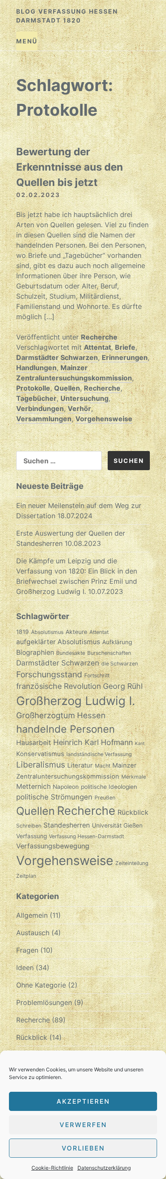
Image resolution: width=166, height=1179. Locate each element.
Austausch (32, 932)
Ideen (25, 967)
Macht (102, 765)
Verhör (79, 408)
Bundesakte (70, 653)
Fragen (27, 950)
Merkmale (133, 777)
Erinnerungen (125, 357)
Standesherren (66, 825)
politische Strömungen (54, 797)
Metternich (33, 786)
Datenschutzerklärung (104, 1168)
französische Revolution (58, 686)
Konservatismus (40, 754)
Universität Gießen (117, 825)
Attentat (97, 347)
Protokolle (33, 388)
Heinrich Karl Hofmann (93, 742)
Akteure (76, 631)
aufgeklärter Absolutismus (58, 642)
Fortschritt (96, 675)
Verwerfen (83, 1125)
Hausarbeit (33, 743)
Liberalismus (40, 764)
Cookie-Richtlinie (52, 1168)
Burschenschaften (109, 653)
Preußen (104, 797)
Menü (26, 41)
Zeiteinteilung (132, 863)
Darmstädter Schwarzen (57, 357)
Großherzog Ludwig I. (75, 701)
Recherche (99, 337)
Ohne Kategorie (41, 985)
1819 (22, 631)
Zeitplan (26, 876)
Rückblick (133, 812)
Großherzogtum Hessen (61, 715)
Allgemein (32, 915)
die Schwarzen (119, 663)
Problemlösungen (44, 1002)
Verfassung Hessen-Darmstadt (86, 836)
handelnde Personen (65, 729)
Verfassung (31, 836)
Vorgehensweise (103, 418)
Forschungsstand (49, 674)
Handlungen (36, 367)
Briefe (125, 347)
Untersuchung (84, 398)
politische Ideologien (109, 786)
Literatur (80, 765)
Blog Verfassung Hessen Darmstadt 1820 (67, 16)
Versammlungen (44, 418)
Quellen (67, 388)
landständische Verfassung (99, 754)
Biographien (35, 652)
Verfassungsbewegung (52, 846)
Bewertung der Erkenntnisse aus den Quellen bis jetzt (69, 167)
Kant (140, 743)
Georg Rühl (123, 686)
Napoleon (66, 786)
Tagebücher (36, 398)
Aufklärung (117, 642)
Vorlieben (83, 1148)
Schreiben (28, 825)
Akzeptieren (83, 1101)
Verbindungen (40, 408)
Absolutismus (47, 632)
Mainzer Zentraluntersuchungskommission (74, 372)
